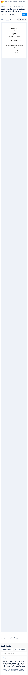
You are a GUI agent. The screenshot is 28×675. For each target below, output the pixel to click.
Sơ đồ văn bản (6, 646)
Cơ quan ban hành (7, 649)
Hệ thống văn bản (20, 649)
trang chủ (8, 2)
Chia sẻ (24, 14)
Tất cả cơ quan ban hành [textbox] (8, 653)
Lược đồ (4, 14)
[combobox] (14, 653)
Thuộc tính (11, 14)
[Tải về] (17, 19)
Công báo (16, 2)
